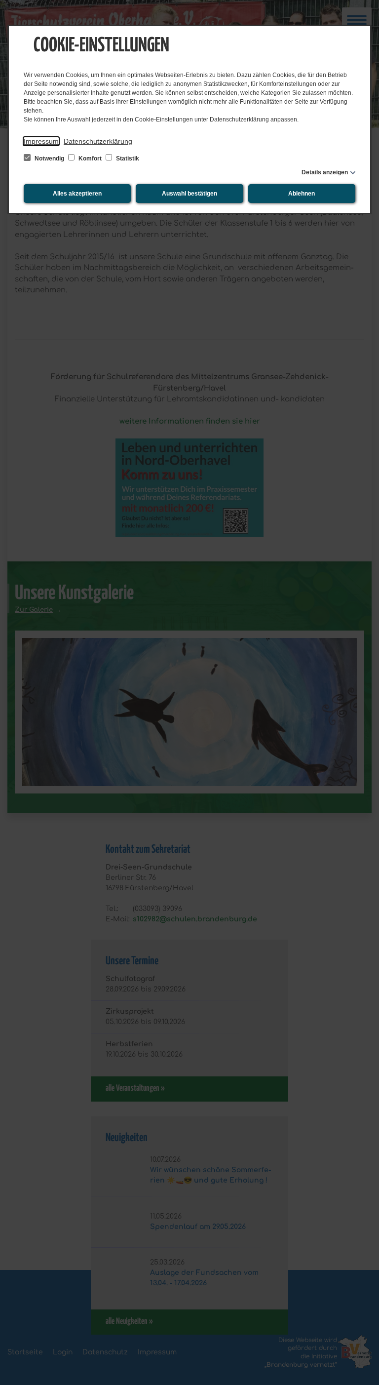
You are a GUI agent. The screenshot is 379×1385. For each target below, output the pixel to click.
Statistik (126, 158)
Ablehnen (301, 193)
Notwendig (49, 158)
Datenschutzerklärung (98, 141)
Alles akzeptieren (77, 193)
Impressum (41, 141)
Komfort (90, 158)
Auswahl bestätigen (189, 193)
